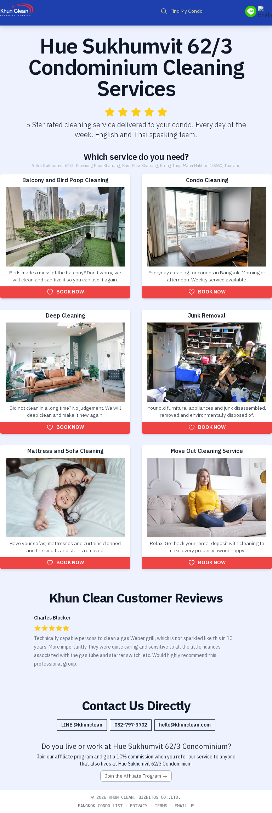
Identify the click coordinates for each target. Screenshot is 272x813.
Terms (161, 805)
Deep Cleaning (65, 316)
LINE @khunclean (81, 725)
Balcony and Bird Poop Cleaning (65, 180)
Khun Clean (121, 797)
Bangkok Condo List (100, 805)
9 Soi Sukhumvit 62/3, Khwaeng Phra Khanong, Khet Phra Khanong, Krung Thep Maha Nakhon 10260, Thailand (136, 165)
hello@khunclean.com (185, 725)
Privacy (138, 805)
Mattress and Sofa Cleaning (65, 451)
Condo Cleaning (207, 180)
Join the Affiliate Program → (136, 776)
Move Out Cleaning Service (207, 451)
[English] (265, 12)
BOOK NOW (70, 292)
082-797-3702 (130, 725)
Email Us (184, 805)
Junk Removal (207, 316)
